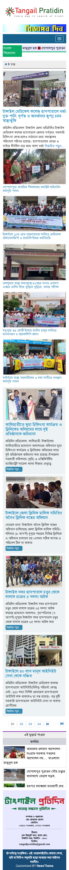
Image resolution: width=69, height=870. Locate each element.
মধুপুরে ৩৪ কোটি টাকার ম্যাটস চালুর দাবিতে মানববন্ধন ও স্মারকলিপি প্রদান (29, 332)
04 (39, 724)
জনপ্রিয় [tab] (34, 742)
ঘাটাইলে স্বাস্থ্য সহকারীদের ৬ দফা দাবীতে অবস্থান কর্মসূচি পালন (32, 379)
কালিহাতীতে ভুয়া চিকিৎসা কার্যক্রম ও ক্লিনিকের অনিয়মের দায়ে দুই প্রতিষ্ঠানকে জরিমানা (34, 429)
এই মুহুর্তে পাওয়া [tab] (34, 735)
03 (30, 724)
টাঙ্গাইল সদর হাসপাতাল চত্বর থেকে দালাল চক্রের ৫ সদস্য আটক (32, 594)
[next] (48, 724)
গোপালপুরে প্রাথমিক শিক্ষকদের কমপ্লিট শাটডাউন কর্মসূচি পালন (31, 189)
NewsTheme (45, 866)
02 (21, 724)
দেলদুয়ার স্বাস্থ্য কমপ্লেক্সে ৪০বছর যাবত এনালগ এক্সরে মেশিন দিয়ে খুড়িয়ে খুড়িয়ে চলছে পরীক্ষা (31, 285)
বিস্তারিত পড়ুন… (54, 146)
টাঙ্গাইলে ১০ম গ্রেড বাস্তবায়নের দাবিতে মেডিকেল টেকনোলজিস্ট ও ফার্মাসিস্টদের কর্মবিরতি (32, 236)
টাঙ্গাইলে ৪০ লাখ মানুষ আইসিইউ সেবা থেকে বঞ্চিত (31, 673)
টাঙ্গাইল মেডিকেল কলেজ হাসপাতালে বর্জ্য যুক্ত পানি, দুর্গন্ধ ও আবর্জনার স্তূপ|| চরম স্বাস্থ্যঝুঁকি (34, 116)
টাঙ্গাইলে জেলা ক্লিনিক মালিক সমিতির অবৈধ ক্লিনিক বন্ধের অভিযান (34, 515)
